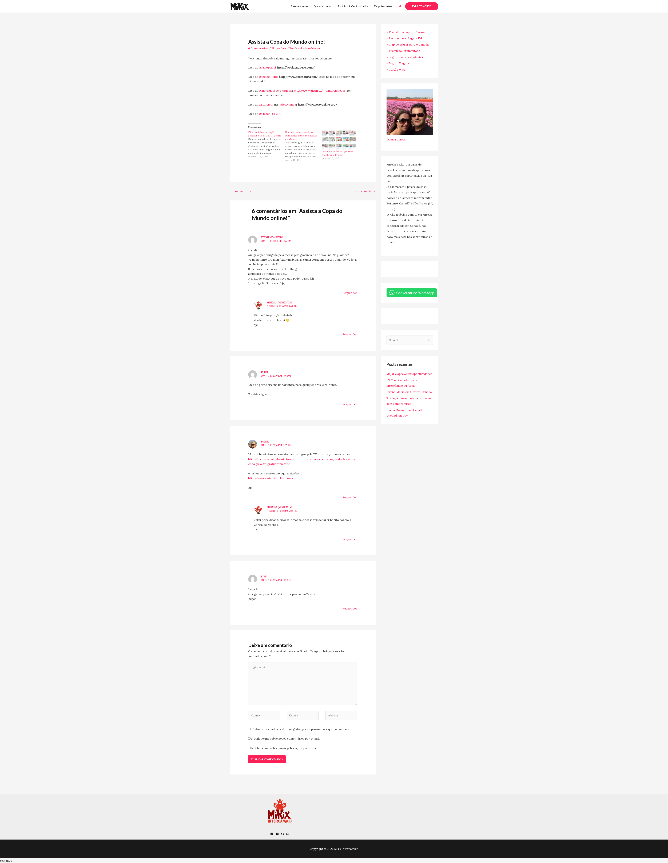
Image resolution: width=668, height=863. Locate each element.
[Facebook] (271, 834)
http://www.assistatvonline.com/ (270, 478)
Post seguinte (364, 191)
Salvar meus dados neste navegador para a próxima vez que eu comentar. (302, 729)
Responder (350, 293)
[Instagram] (277, 834)
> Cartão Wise (396, 69)
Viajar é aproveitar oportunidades (409, 374)
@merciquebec (269, 90)
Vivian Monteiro (272, 237)
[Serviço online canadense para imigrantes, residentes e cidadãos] (303, 146)
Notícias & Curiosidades (353, 6)
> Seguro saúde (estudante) (405, 57)
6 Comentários (258, 48)
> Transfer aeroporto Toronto (407, 32)
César (264, 372)
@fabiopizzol (267, 67)
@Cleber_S (266, 113)
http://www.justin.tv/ (308, 90)
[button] (400, 6)
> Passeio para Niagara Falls (405, 38)
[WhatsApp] (287, 834)
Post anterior (241, 191)
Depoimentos (383, 6)
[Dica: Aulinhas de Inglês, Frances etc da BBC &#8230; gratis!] (266, 144)
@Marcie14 (266, 104)
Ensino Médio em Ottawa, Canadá (409, 392)
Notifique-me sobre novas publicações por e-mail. (284, 748)
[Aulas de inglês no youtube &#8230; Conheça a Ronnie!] (339, 140)
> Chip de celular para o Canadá (408, 44)
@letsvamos (288, 104)
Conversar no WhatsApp (415, 292)
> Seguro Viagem (398, 63)
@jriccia (287, 90)
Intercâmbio (299, 6)
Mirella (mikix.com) (279, 302)
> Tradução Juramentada (403, 51)
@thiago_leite (268, 76)
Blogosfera (278, 48)
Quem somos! (396, 139)
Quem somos (322, 6)
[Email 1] (282, 834)
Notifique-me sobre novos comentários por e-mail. (285, 738)
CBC (278, 113)
